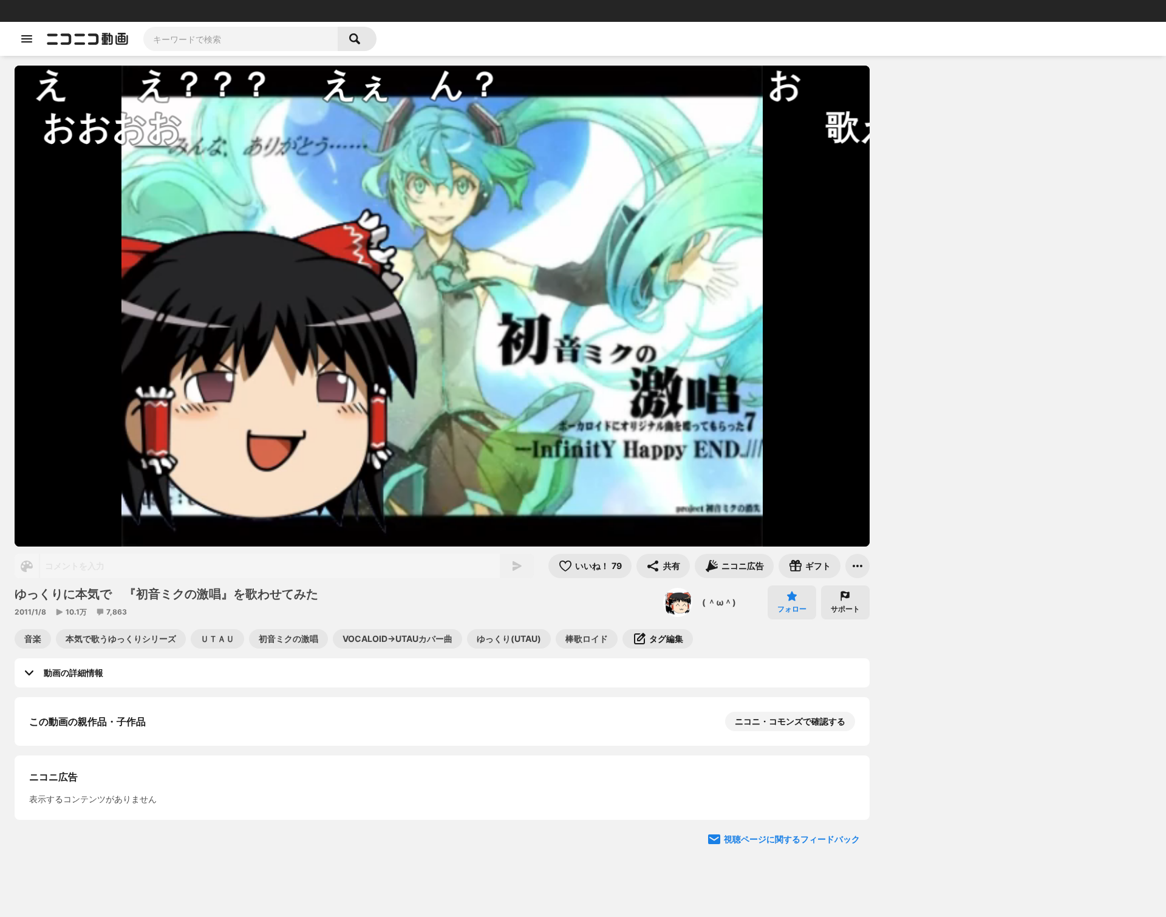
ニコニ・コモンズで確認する (790, 721)
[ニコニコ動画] (87, 39)
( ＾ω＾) (719, 602)
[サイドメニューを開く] (27, 39)
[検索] (357, 39)
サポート (845, 608)
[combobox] (240, 39)
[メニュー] (857, 566)
